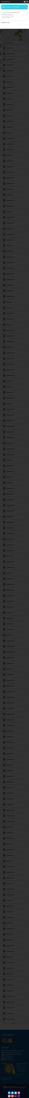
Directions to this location (12, 7)
